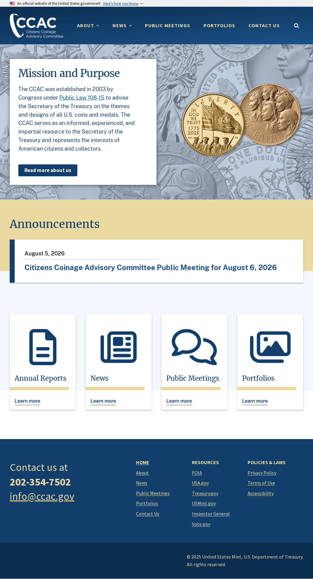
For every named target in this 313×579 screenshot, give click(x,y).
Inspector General (211, 514)
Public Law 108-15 (82, 97)
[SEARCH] (296, 26)
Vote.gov (201, 524)
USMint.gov (204, 503)
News (141, 483)
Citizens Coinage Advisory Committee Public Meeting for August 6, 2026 (150, 267)
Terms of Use (261, 483)
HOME (142, 462)
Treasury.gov (205, 493)
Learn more (27, 401)
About (142, 473)
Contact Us (147, 514)
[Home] (36, 25)
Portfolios (147, 503)
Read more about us (47, 170)
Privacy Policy (262, 473)
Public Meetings (153, 493)
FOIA (197, 473)
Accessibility (261, 493)
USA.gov (200, 483)
